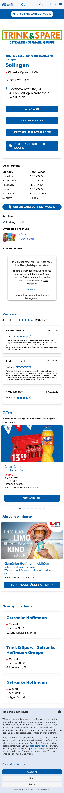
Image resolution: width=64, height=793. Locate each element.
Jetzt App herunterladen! (32, 132)
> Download (26, 238)
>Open (23, 234)
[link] (32, 93)
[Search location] (33, 4)
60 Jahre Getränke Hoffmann (32, 584)
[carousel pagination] (20, 509)
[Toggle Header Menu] (60, 4)
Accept (31, 289)
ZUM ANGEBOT (32, 498)
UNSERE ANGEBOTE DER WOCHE (34, 14)
